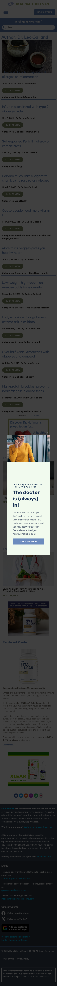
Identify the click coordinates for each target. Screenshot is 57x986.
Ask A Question (28, 541)
